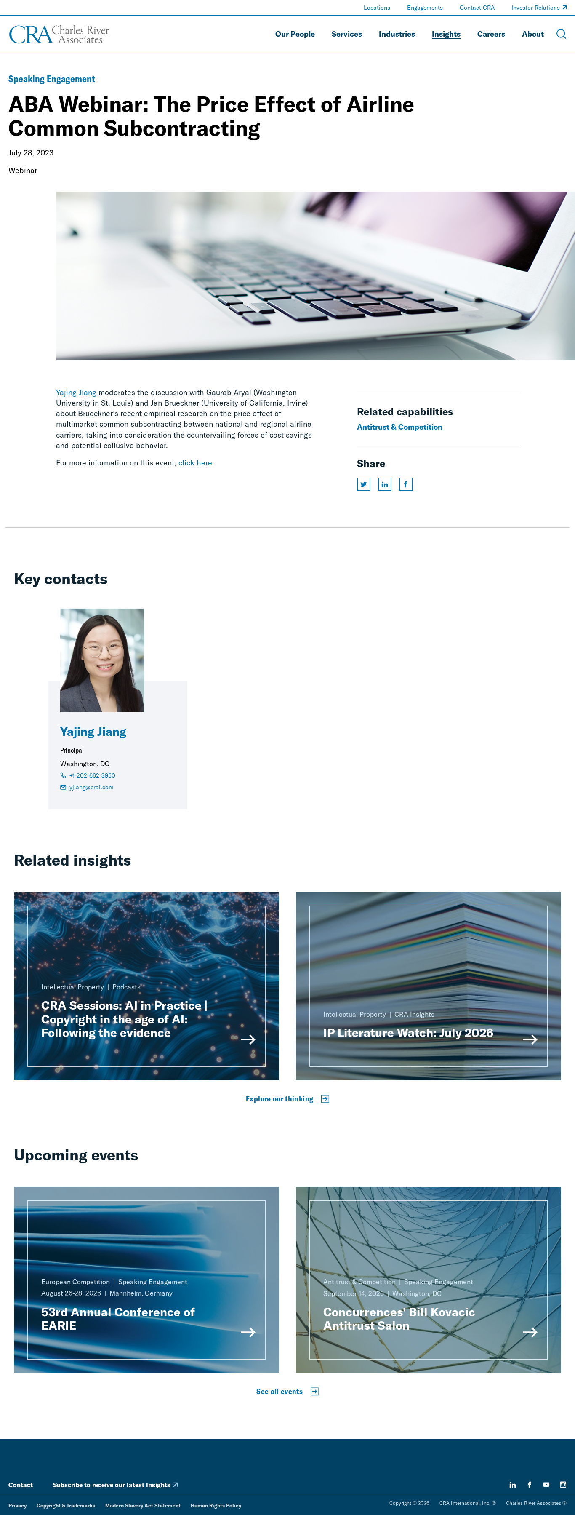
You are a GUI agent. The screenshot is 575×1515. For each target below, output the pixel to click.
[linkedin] (512, 1484)
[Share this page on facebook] (406, 484)
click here (195, 463)
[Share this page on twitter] (363, 484)
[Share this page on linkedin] (384, 484)
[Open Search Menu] (561, 34)
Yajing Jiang (76, 392)
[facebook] (529, 1484)
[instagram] (563, 1484)
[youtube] (546, 1484)
